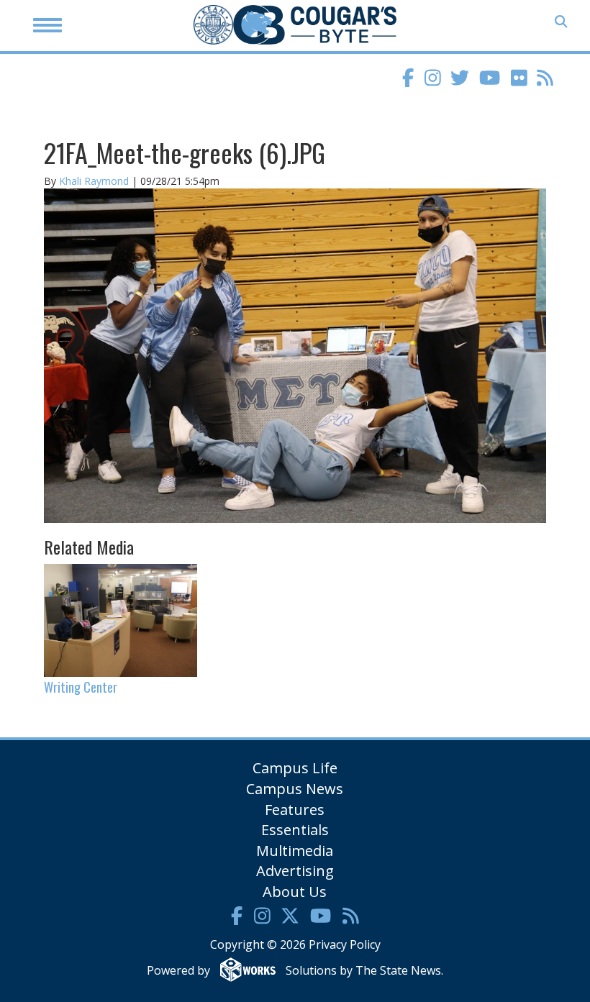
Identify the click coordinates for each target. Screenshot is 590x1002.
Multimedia (294, 850)
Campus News (294, 788)
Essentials (295, 829)
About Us (295, 891)
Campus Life (295, 768)
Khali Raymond (94, 181)
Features (294, 809)
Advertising (295, 870)
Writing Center (80, 687)
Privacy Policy (345, 944)
